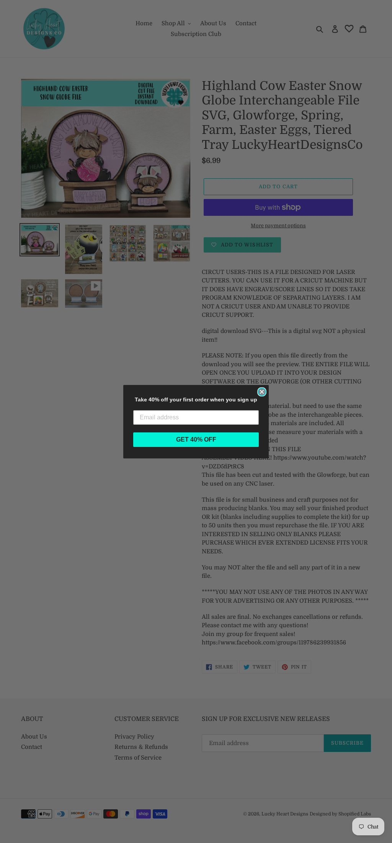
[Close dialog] (262, 392)
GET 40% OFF (196, 439)
